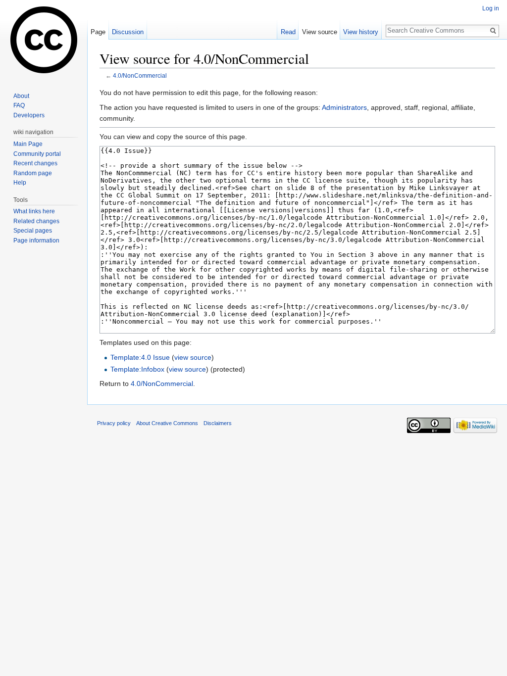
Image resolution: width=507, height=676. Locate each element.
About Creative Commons (167, 423)
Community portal (37, 153)
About (21, 96)
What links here (34, 211)
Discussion (128, 32)
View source (319, 32)
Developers (29, 115)
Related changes (36, 221)
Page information (36, 240)
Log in (490, 8)
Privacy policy (114, 423)
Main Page (28, 144)
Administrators (344, 107)
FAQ (19, 105)
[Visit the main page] (43, 39)
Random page (32, 173)
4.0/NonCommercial (140, 75)
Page (98, 32)
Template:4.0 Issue (140, 357)
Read (288, 32)
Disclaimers (217, 423)
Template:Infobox (137, 369)
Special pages (32, 230)
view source (192, 357)
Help (19, 182)
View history (360, 32)
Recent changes (35, 163)
